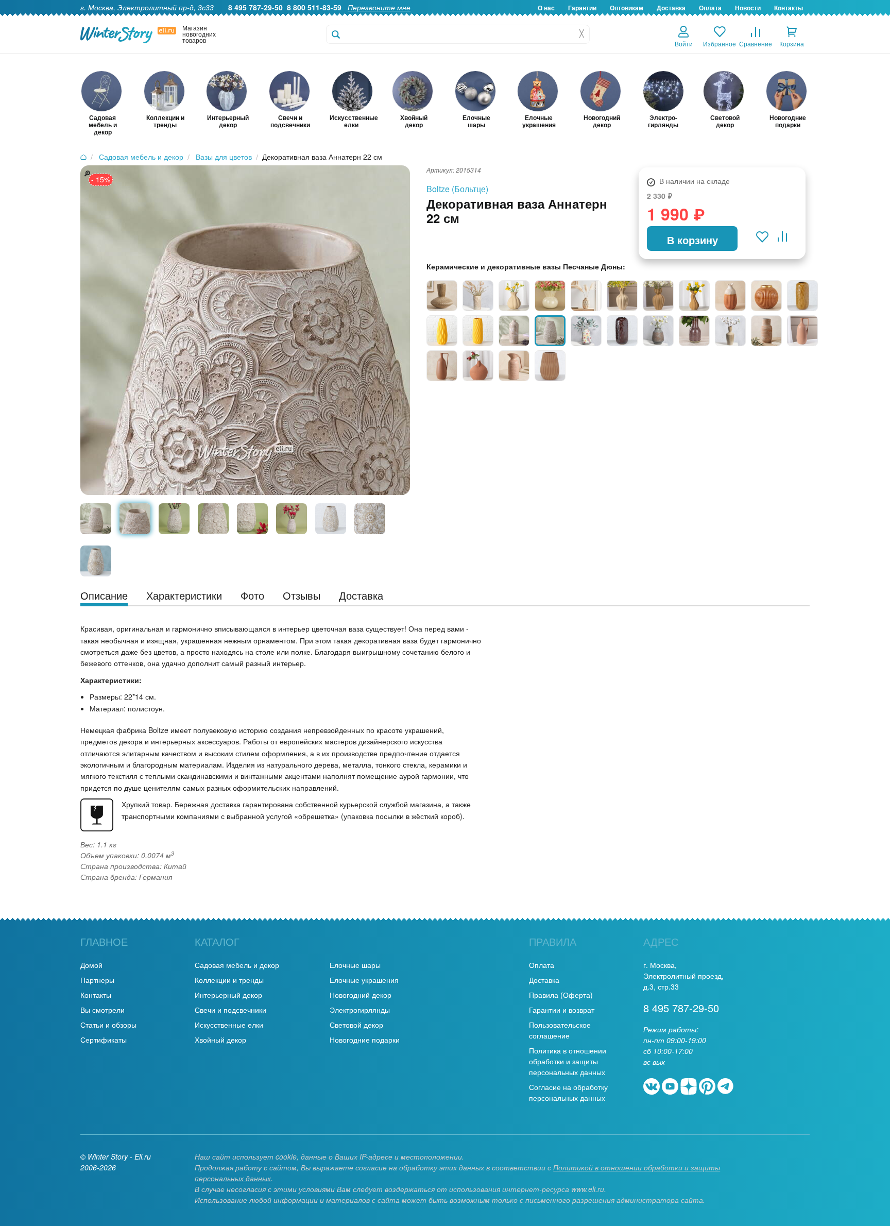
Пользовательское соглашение (560, 1030)
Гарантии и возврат (561, 1009)
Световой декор (356, 1024)
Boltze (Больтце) (457, 189)
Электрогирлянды (360, 1009)
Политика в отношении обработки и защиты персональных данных (567, 1061)
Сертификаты (103, 1039)
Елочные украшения (364, 980)
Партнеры (97, 980)
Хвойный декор (220, 1039)
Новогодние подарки (365, 1039)
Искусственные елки (229, 1024)
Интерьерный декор (228, 995)
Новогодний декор (360, 995)
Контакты (788, 7)
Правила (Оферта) (561, 995)
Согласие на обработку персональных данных (568, 1092)
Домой (91, 965)
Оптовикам (626, 7)
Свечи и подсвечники (230, 1009)
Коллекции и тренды (229, 980)
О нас (546, 7)
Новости (748, 7)
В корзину (692, 239)
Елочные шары (355, 965)
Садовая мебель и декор (237, 965)
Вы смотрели (102, 1009)
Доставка (671, 7)
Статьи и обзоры (108, 1024)
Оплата (710, 7)
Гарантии (582, 7)
